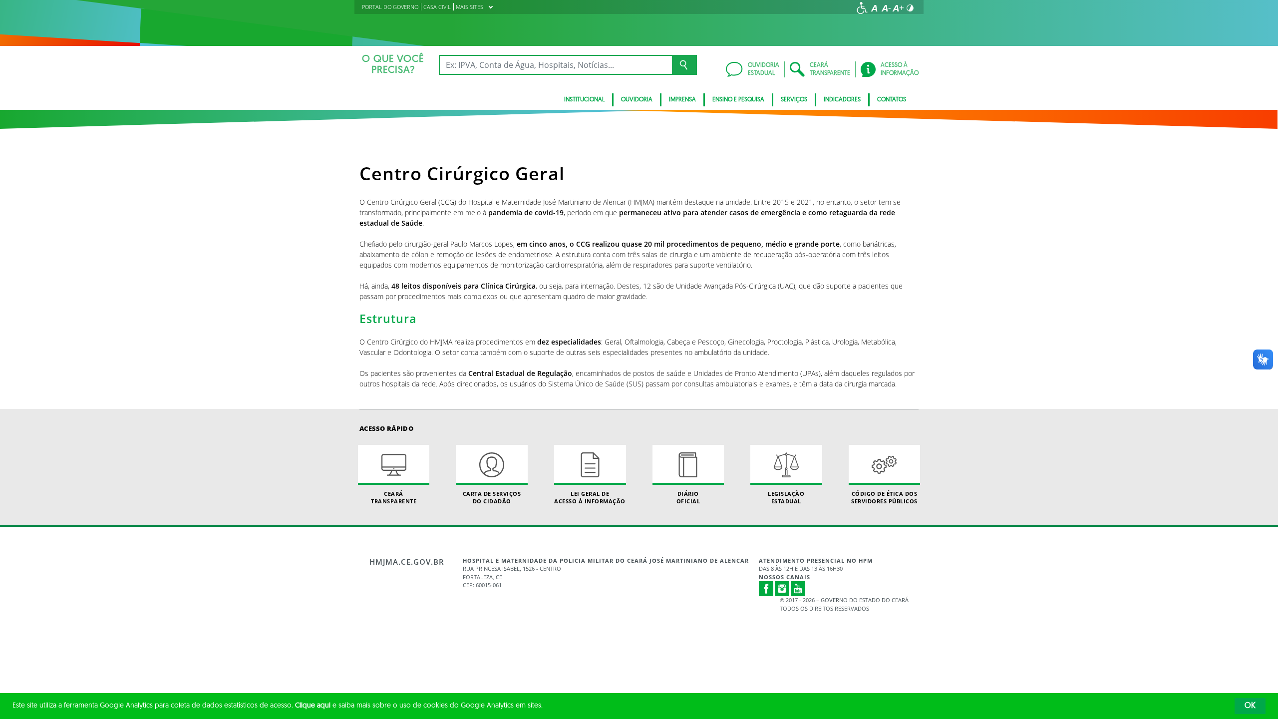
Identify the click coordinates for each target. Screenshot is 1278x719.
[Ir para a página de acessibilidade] (862, 8)
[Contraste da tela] (910, 8)
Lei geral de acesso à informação (590, 497)
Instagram (782, 588)
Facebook (766, 588)
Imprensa (682, 100)
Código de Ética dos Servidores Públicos (884, 497)
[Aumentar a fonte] (898, 8)
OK (1250, 706)
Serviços (794, 100)
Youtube (798, 588)
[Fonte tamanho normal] (874, 8)
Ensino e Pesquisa (738, 100)
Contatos (891, 100)
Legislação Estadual (786, 497)
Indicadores (842, 100)
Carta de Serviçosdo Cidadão (492, 497)
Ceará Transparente (393, 497)
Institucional (584, 100)
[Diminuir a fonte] (886, 8)
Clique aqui (312, 706)
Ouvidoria (636, 100)
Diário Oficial (688, 497)
